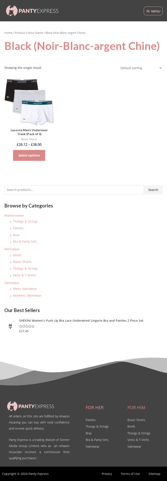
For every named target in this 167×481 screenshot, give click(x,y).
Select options (29, 155)
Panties (18, 228)
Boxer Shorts (22, 262)
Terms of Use (130, 474)
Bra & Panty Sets (25, 241)
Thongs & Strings (25, 221)
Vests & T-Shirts (24, 275)
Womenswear (14, 215)
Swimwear (11, 283)
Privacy (107, 474)
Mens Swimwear (25, 289)
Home (8, 33)
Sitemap (154, 474)
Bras (16, 235)
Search (153, 190)
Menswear (12, 249)
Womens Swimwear (27, 295)
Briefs (17, 255)
